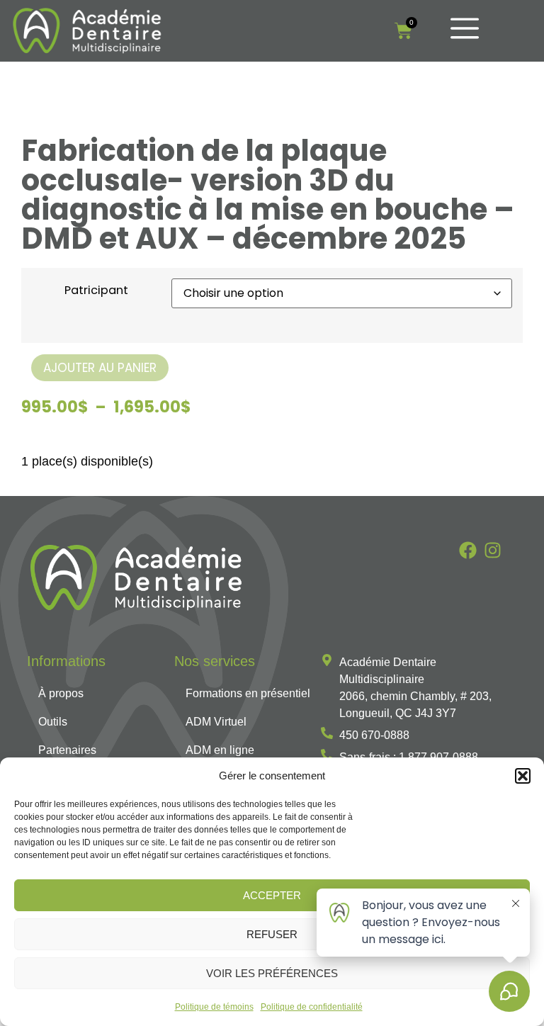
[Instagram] (493, 550)
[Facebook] (468, 550)
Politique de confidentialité (312, 1007)
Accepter (272, 895)
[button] (523, 776)
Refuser (272, 934)
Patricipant (96, 290)
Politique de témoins (214, 1007)
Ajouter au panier (100, 367)
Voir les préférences (272, 973)
